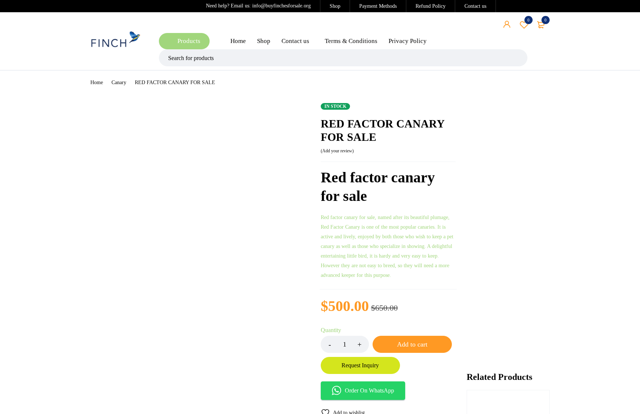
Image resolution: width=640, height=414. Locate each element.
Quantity (331, 330)
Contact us (475, 6)
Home (96, 82)
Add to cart (412, 344)
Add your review (337, 150)
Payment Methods (378, 6)
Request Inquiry (360, 365)
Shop (335, 6)
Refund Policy (431, 6)
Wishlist (528, 20)
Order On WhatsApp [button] (369, 390)
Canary (118, 82)
